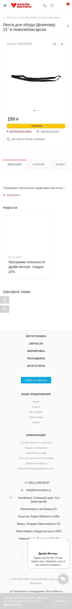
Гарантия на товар (36, 453)
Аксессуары (36, 366)
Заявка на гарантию (36, 380)
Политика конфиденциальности (36, 468)
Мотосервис (36, 412)
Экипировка (36, 351)
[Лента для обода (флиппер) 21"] (36, 79)
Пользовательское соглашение (36, 458)
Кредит (60, 164)
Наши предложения (36, 394)
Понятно (60, 601)
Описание (15, 164)
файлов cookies (13, 604)
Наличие (39, 164)
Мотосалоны (36, 417)
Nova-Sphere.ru (54, 591)
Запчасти (36, 343)
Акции (36, 401)
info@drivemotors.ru (38, 490)
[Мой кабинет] (58, 5)
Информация (36, 435)
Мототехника (36, 336)
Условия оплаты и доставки (36, 442)
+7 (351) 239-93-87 (36, 482)
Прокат (36, 422)
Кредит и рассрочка (36, 447)
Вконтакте (17, 557)
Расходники (36, 358)
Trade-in (36, 406)
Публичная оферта (36, 463)
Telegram (27, 557)
